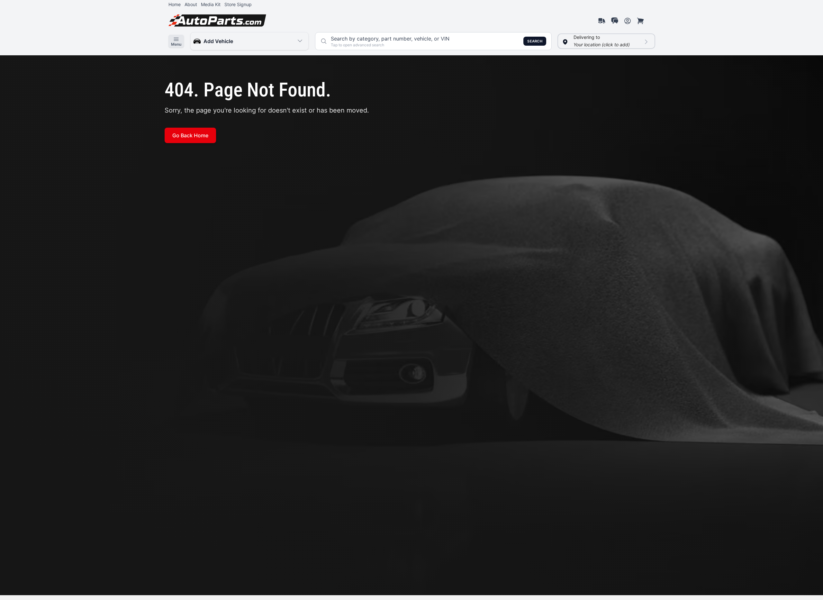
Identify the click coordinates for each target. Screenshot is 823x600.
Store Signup (238, 4)
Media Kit (211, 4)
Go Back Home (190, 135)
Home (174, 4)
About (191, 4)
